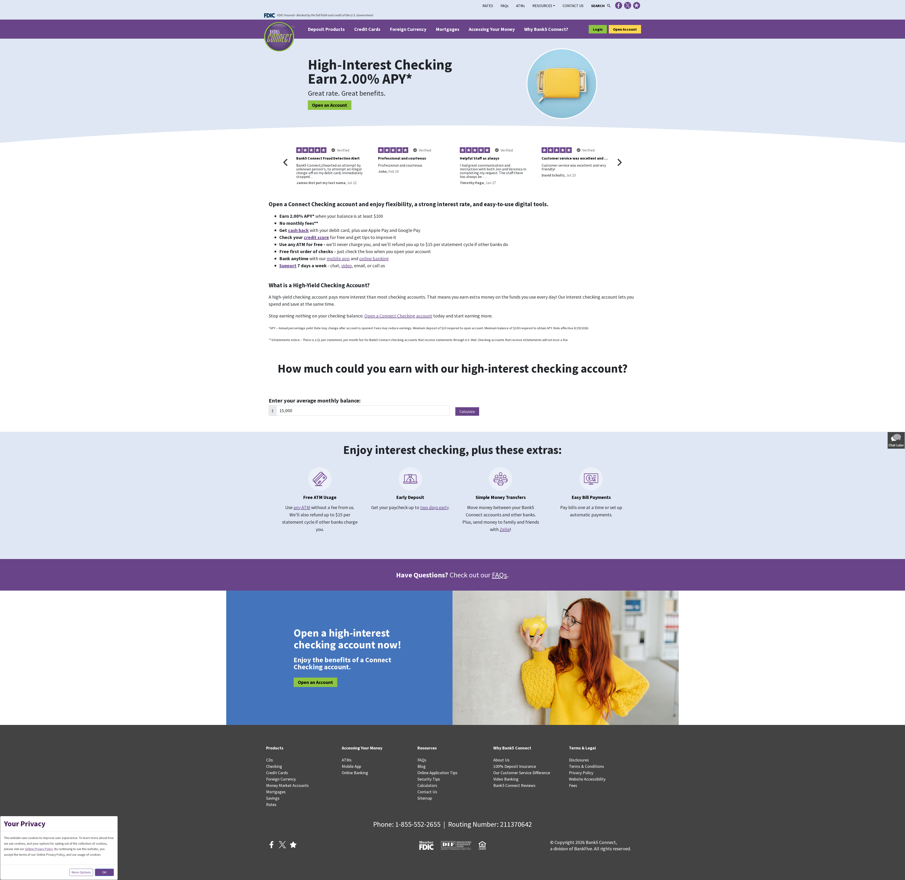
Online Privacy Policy (39, 849)
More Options (81, 872)
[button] (896, 440)
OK (104, 872)
